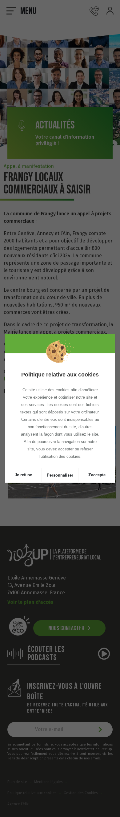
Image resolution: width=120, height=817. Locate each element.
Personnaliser (60, 475)
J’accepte (97, 475)
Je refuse (23, 475)
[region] (60, 410)
